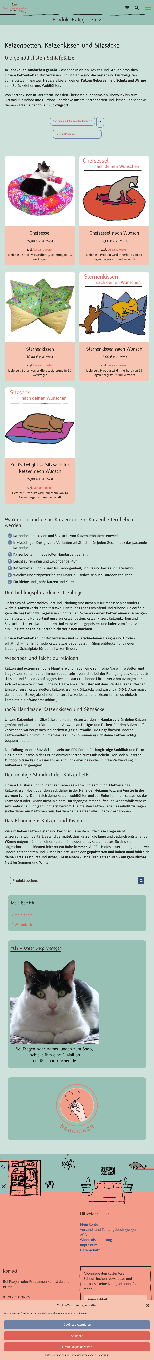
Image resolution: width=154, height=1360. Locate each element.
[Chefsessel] (40, 158)
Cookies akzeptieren (77, 1324)
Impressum (103, 1355)
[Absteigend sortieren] (100, 121)
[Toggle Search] (137, 7)
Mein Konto (24, 915)
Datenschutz (90, 1250)
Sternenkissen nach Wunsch (114, 349)
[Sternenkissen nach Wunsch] (114, 274)
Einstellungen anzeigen (77, 1346)
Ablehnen (77, 1335)
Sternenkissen (40, 349)
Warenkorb (23, 924)
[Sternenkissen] (40, 274)
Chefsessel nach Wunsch (114, 233)
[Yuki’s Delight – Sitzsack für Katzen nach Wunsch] (40, 390)
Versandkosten (43, 249)
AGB (83, 1235)
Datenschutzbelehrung (57, 1355)
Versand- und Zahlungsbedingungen (108, 1229)
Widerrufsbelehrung (96, 1240)
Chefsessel (40, 233)
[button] (148, 1305)
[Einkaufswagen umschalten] (127, 7)
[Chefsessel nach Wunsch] (114, 158)
